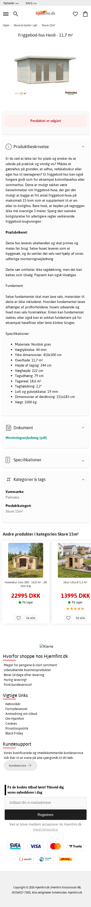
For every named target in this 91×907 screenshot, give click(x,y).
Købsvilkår (13, 704)
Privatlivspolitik (16, 728)
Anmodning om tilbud (21, 714)
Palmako (12, 497)
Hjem (6, 25)
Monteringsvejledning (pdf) (26, 437)
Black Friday (14, 733)
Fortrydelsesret (16, 709)
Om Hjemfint (14, 719)
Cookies (11, 723)
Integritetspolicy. (45, 829)
